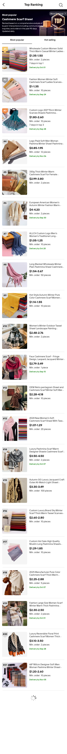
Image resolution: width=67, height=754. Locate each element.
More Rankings (56, 13)
